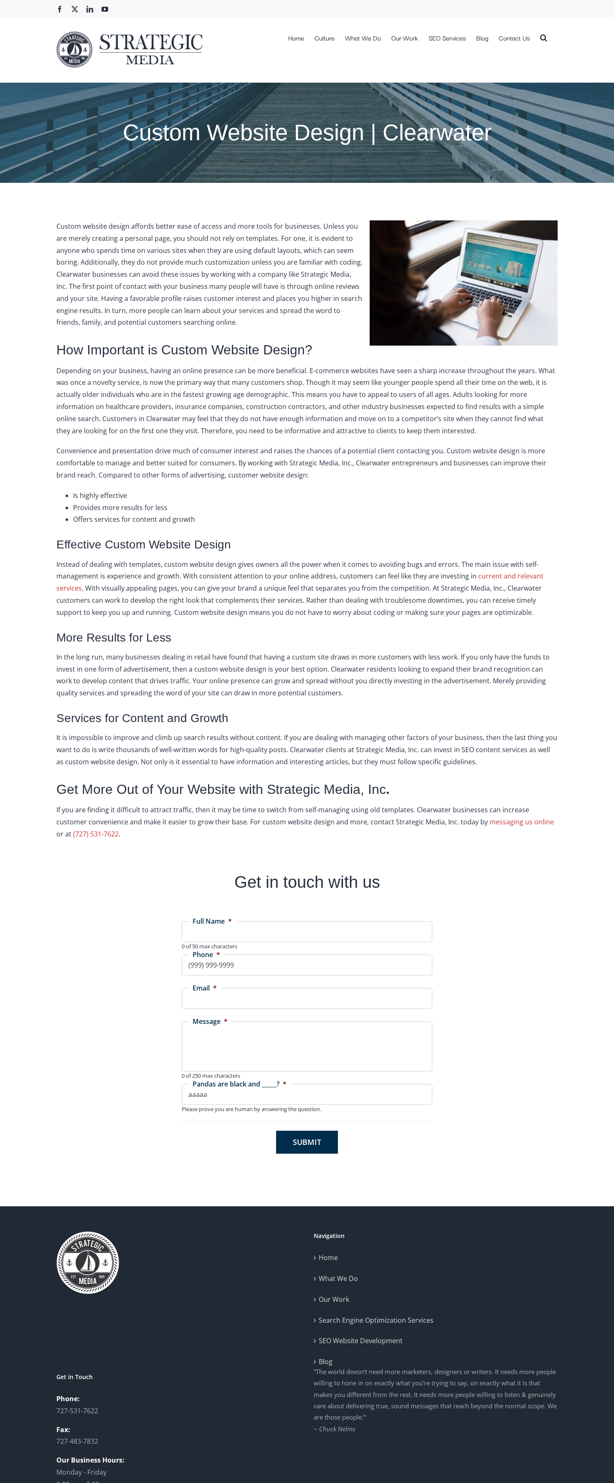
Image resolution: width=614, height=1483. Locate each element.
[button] (543, 36)
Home (328, 1257)
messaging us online (522, 821)
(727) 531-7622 (96, 834)
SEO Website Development (361, 1340)
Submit (307, 1142)
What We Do (338, 1278)
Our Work (334, 1299)
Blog (325, 1361)
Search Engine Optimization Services (376, 1320)
